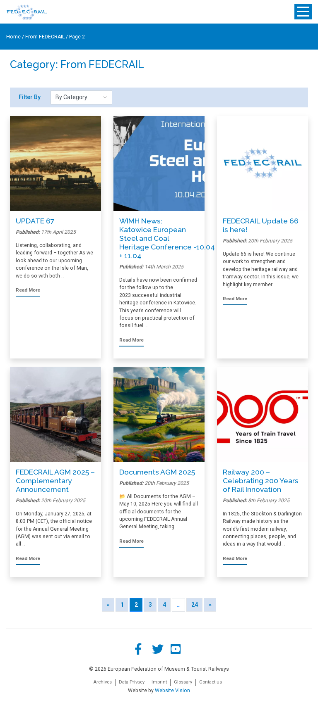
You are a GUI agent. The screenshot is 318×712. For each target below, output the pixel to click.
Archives (102, 682)
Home (13, 37)
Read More (28, 290)
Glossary (183, 682)
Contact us (210, 682)
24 (194, 604)
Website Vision (172, 690)
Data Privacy (132, 682)
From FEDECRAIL (45, 37)
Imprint (159, 682)
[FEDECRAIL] (26, 12)
